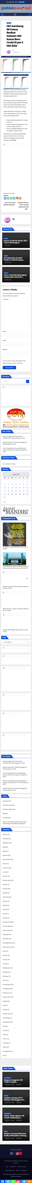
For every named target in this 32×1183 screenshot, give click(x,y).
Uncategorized (7, 1051)
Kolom (4, 951)
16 (27, 487)
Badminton (6, 843)
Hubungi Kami (7, 801)
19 (12, 491)
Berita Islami (6, 859)
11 (8, 487)
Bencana (5, 855)
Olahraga (5, 976)
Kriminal (5, 955)
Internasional (6, 922)
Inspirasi (5, 918)
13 (16, 487)
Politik (4, 1001)
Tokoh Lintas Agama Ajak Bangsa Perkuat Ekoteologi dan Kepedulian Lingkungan (16, 1175)
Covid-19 (9, 22)
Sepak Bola (6, 1022)
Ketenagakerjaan (8, 943)
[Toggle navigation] (15, 14)
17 (4, 491)
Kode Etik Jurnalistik (8, 805)
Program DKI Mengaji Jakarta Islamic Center (15, 630)
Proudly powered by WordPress (11, 1160)
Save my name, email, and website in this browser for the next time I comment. (14, 362)
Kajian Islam (6, 930)
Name (5, 331)
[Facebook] (5, 198)
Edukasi (5, 884)
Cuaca (5, 872)
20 (16, 491)
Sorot (4, 1026)
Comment (6, 299)
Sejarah (5, 1009)
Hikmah (5, 905)
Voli (4, 1055)
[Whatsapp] (11, 198)
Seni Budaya (6, 1018)
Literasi (5, 963)
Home (7, 1166)
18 (8, 491)
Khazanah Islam (7, 947)
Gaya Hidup (6, 897)
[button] (27, 14)
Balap (4, 847)
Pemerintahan (7, 984)
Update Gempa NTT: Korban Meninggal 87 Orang (13, 1100)
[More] (20, 198)
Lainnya (5, 959)
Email (5, 340)
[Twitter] (8, 198)
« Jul (4, 502)
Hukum (5, 909)
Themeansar (16, 1162)
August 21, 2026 (9, 1120)
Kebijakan (6, 934)
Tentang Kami (7, 817)
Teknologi (5, 1043)
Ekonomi (5, 888)
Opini (4, 980)
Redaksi (5, 813)
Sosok (4, 1034)
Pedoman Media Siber (9, 809)
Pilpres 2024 (6, 997)
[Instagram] (17, 198)
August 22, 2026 (9, 1084)
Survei (4, 1038)
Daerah (5, 876)
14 (19, 487)
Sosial (4, 1030)
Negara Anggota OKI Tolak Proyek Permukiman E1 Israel (14, 1082)
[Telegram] (14, 198)
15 (23, 487)
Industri (5, 913)
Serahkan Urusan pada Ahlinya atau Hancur (15, 547)
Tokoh (4, 1047)
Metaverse (6, 972)
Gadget (5, 893)
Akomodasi (6, 838)
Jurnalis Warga (7, 926)
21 (19, 491)
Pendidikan (6, 988)
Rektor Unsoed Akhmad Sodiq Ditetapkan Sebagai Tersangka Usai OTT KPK (15, 1135)
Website (5, 349)
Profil (4, 1005)
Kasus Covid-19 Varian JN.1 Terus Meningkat (15, 242)
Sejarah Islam (7, 1013)
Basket (5, 851)
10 (4, 487)
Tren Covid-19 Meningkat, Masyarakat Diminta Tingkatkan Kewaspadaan (16, 277)
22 (23, 491)
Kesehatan (6, 938)
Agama (5, 834)
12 (12, 487)
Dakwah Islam (7, 880)
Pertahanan (6, 993)
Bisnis (4, 863)
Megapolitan (6, 968)
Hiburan (5, 901)
